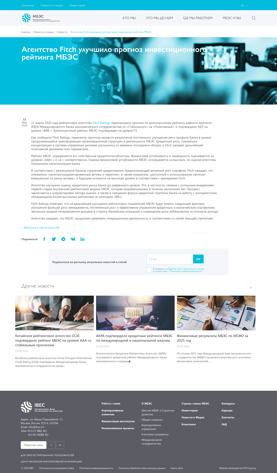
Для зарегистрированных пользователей (47, 455)
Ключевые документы (155, 434)
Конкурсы (228, 403)
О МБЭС (147, 403)
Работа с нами (111, 403)
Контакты (28, 5)
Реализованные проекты (118, 428)
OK (198, 259)
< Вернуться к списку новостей (40, 227)
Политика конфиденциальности (96, 468)
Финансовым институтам (118, 421)
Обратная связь (33, 445)
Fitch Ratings (101, 123)
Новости (62, 32)
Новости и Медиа (193, 417)
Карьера (227, 410)
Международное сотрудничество (152, 441)
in (60, 445)
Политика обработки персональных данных (142, 468)
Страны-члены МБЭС (195, 403)
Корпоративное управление (151, 427)
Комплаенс (189, 424)
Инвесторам (77, 5)
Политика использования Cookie (56, 468)
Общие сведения (152, 419)
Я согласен (178, 270)
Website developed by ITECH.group (237, 468)
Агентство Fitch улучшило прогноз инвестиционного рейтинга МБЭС (111, 32)
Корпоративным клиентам (112, 412)
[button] (250, 287)
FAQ (224, 424)
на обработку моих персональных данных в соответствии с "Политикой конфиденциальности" (178, 270)
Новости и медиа (52, 5)
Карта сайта (177, 468)
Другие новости (38, 285)
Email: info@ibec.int (32, 427)
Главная (26, 32)
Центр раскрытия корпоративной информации (51, 461)
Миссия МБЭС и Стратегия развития (158, 412)
